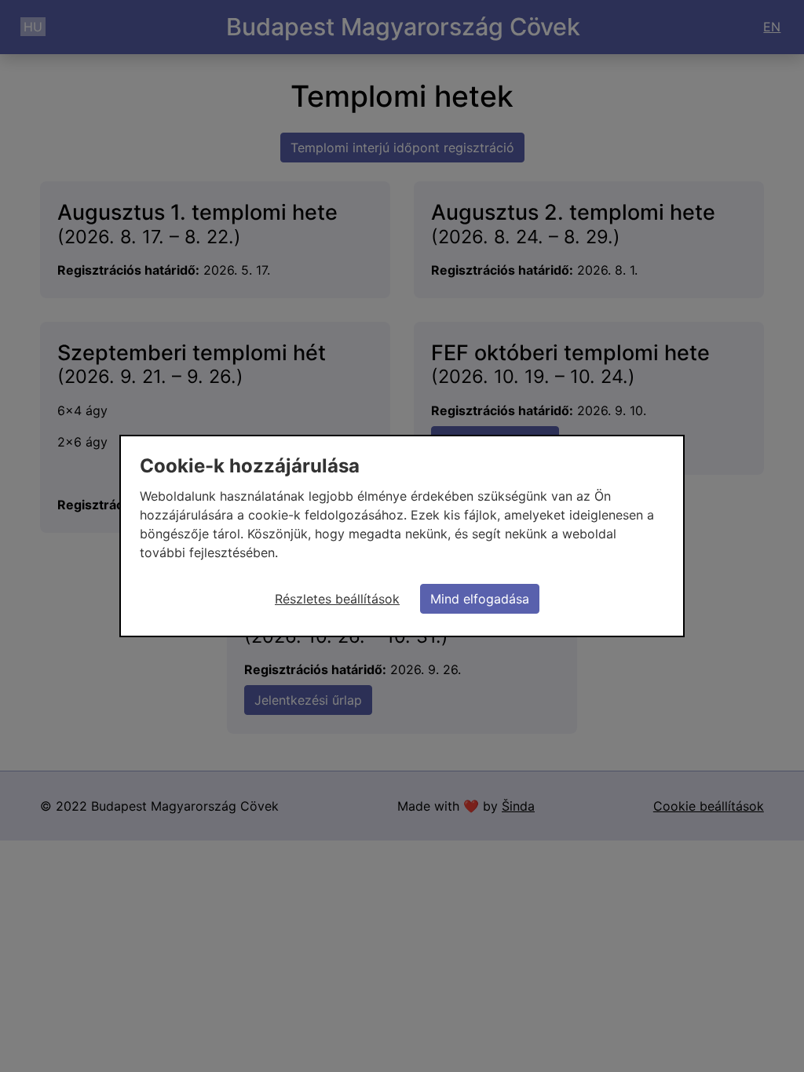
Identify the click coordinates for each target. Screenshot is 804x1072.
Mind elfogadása (479, 599)
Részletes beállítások (337, 599)
